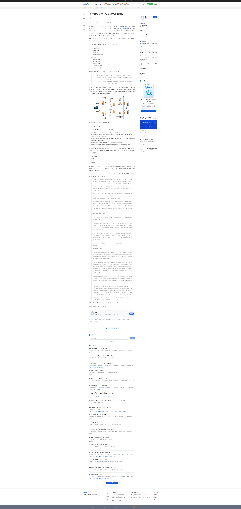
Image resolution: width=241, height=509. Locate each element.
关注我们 (107, 499)
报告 (92, 33)
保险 (110, 404)
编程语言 (102, 367)
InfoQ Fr (156, 497)
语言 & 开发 (108, 319)
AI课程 (104, 4)
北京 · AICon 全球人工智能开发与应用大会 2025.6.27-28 (140, 497)
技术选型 (114, 456)
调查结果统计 (126, 28)
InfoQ (112, 168)
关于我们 (107, 493)
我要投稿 (107, 495)
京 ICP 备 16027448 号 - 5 (128, 507)
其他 (102, 478)
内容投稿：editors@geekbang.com (118, 494)
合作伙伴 (107, 496)
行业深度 (95, 321)
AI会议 (99, 4)
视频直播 (109, 4)
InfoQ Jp (156, 496)
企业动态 (123, 319)
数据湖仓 (120, 411)
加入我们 (107, 498)
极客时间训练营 (138, 0)
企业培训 (145, 0)
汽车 (109, 396)
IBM (96, 319)
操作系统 (114, 319)
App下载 (156, 0)
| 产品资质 (148, 507)
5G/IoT (98, 367)
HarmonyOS (115, 4)
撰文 (105, 38)
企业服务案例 (124, 0)
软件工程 (129, 319)
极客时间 (131, 0)
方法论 (101, 396)
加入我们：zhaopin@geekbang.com (118, 499)
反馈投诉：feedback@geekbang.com (118, 497)
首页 (96, 4)
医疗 (123, 411)
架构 (103, 319)
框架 (104, 396)
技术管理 (97, 411)
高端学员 (151, 0)
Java (93, 319)
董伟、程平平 (98, 38)
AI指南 (124, 4)
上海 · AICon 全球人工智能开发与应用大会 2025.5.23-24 (140, 496)
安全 (100, 319)
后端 (91, 321)
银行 (119, 319)
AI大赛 (120, 4)
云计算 (143, 50)
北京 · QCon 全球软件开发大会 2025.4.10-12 (138, 494)
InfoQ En (156, 494)
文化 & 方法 (93, 396)
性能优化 (108, 478)
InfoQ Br (156, 499)
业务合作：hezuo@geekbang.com (118, 496)
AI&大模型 (102, 411)
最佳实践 (97, 396)
